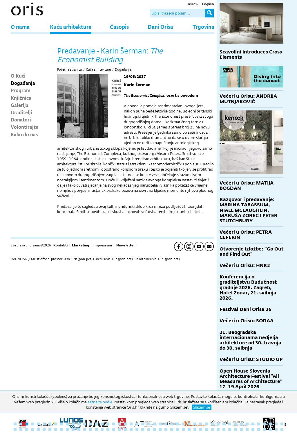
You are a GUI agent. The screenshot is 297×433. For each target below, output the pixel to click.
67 (125, 429)
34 (206, 424)
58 (73, 429)
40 (241, 424)
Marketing (80, 245)
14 (90, 424)
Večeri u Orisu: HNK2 (245, 265)
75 (171, 429)
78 (189, 429)
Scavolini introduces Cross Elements (251, 54)
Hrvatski (192, 4)
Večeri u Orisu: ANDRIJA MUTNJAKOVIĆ (248, 98)
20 (125, 424)
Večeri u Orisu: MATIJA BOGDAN (247, 185)
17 (107, 424)
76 (177, 429)
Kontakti (60, 245)
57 (67, 429)
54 (49, 429)
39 (235, 424)
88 (247, 429)
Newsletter (125, 245)
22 (136, 424)
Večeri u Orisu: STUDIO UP (251, 359)
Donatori (21, 119)
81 (206, 429)
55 (55, 429)
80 (200, 429)
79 (194, 429)
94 (281, 429)
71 (148, 429)
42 (252, 424)
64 (107, 429)
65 (113, 429)
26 (160, 424)
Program (20, 90)
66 (119, 429)
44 (264, 424)
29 (177, 424)
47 (281, 424)
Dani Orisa (160, 27)
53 (44, 429)
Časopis (119, 27)
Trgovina (203, 27)
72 (154, 429)
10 (67, 424)
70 (142, 429)
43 (258, 424)
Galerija (19, 104)
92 (270, 429)
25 (154, 424)
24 (148, 424)
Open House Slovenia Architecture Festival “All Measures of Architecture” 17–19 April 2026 (251, 379)
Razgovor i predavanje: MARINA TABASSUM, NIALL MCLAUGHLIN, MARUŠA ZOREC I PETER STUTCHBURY (249, 210)
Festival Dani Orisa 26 (245, 309)
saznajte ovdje (100, 402)
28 (171, 424)
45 (270, 424)
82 (212, 429)
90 (258, 429)
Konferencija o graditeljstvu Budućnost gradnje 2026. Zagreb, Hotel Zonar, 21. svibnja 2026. (248, 287)
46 (276, 424)
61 (90, 429)
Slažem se (201, 407)
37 (223, 424)
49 (20, 429)
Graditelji (21, 112)
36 (218, 424)
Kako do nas (24, 134)
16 (102, 424)
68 (131, 429)
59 (78, 429)
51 (32, 429)
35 (212, 424)
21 (131, 424)
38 (229, 424)
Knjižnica (21, 97)
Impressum (102, 245)
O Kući (18, 75)
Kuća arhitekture (70, 27)
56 (61, 429)
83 (218, 429)
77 (183, 429)
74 (165, 429)
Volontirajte (24, 126)
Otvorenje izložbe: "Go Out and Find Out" (251, 251)
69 (136, 429)
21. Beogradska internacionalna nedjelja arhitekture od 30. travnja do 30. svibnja (250, 340)
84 (223, 429)
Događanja (23, 82)
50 (26, 429)
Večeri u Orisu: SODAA (247, 321)
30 (183, 424)
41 (247, 424)
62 (96, 429)
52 (38, 429)
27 (165, 424)
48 (15, 429)
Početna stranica (69, 69)
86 (235, 429)
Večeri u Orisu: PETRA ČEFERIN (246, 234)
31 (189, 424)
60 (84, 429)
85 (229, 429)
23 (142, 424)
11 (73, 424)
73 (160, 429)
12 (78, 424)
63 (102, 429)
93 (276, 429)
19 (119, 424)
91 (264, 429)
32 (194, 424)
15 (96, 424)
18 (113, 424)
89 (252, 429)
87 (241, 429)
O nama (20, 27)
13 (84, 424)
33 (200, 424)
